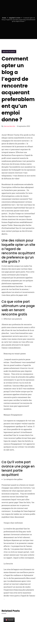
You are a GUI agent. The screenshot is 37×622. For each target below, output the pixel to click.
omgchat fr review (9, 51)
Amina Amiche (9, 126)
